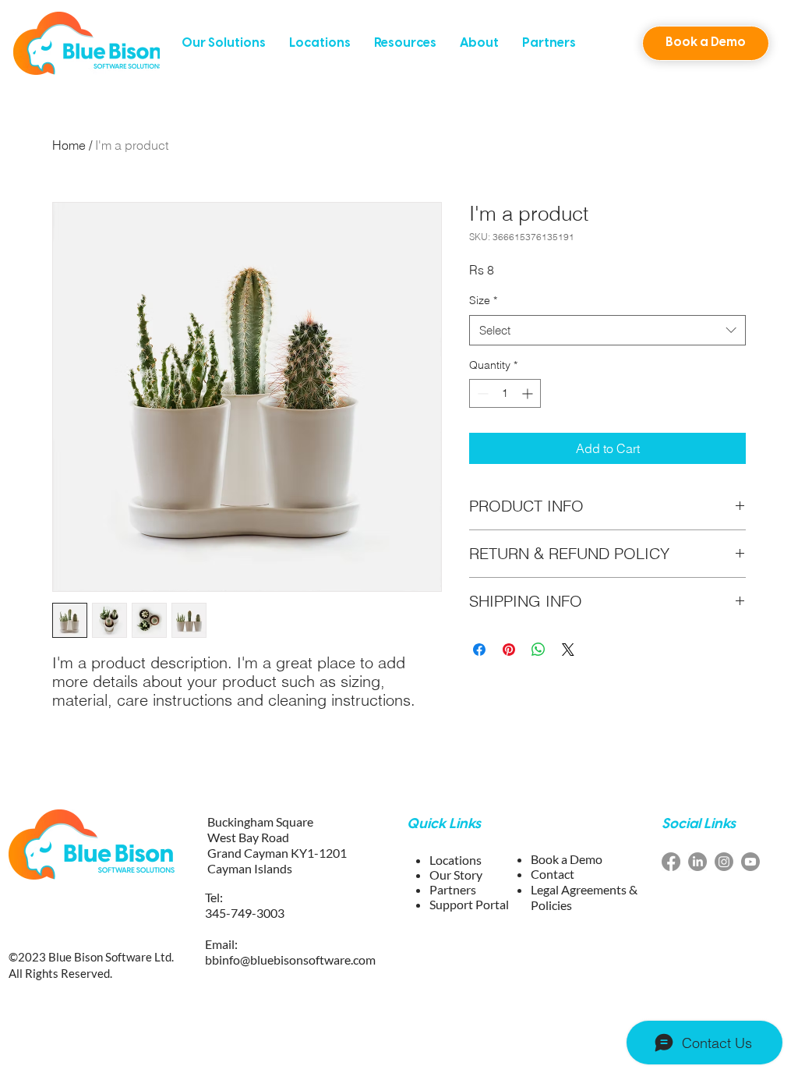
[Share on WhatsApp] (538, 649)
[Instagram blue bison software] (724, 861)
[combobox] (607, 330)
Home (69, 145)
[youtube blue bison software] (750, 861)
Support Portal (469, 904)
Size (483, 300)
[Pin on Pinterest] (509, 649)
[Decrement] (481, 393)
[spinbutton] (505, 393)
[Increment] (528, 393)
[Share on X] (568, 649)
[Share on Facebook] (479, 649)
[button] (223, 43)
